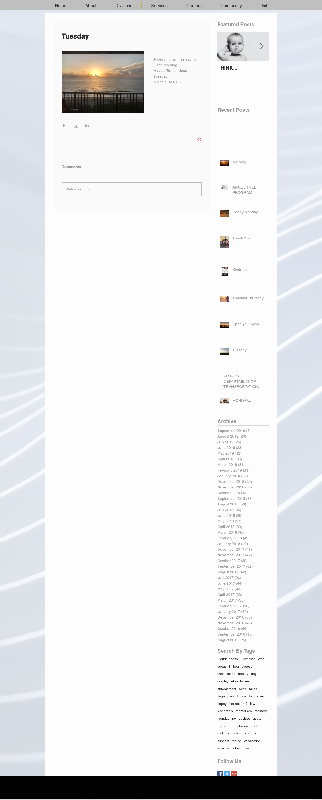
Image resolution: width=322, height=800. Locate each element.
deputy (243, 674)
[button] (91, 5)
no (234, 718)
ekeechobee (240, 681)
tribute (236, 741)
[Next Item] (262, 46)
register (223, 726)
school (237, 733)
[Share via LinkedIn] (87, 125)
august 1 (223, 666)
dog (254, 674)
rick (255, 726)
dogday (222, 681)
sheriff (259, 733)
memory (261, 711)
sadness (223, 733)
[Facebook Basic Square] (220, 773)
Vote (261, 659)
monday (223, 718)
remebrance (240, 726)
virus (220, 748)
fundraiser (256, 696)
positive (244, 718)
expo (242, 689)
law (252, 704)
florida (241, 696)
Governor (248, 659)
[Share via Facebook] (64, 125)
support (223, 741)
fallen (253, 689)
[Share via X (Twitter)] (75, 125)
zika (246, 748)
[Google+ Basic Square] (234, 773)
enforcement (226, 689)
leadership (225, 711)
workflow (233, 748)
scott (248, 733)
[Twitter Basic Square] (227, 773)
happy (222, 704)
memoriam (244, 711)
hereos (234, 704)
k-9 (245, 704)
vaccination (252, 741)
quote (257, 718)
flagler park (225, 696)
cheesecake (226, 674)
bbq (236, 666)
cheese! (247, 666)
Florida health (227, 659)
